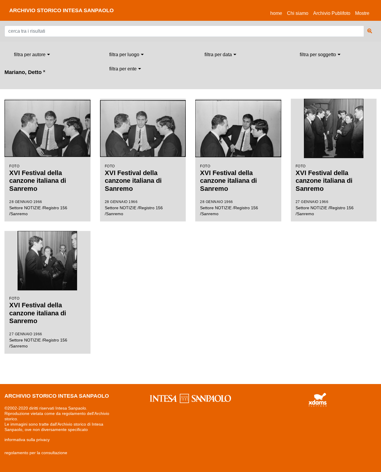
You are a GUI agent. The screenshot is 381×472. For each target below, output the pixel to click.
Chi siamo (297, 13)
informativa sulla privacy (27, 439)
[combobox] (32, 55)
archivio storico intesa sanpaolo (61, 10)
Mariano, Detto (24, 72)
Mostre (362, 13)
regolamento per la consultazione (35, 452)
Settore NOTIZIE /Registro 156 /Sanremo (38, 190)
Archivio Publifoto (331, 13)
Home (277, 13)
